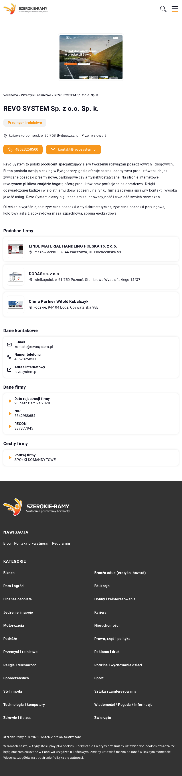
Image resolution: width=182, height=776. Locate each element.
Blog (7, 543)
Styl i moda (12, 691)
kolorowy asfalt (16, 213)
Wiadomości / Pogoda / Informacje (123, 705)
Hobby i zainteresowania (115, 599)
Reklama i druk (107, 652)
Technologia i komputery (24, 705)
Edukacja (102, 586)
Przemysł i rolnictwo (25, 123)
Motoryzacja (13, 625)
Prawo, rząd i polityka (112, 639)
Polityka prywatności (31, 543)
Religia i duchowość (20, 665)
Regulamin (61, 543)
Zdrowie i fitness (17, 718)
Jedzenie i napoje (18, 612)
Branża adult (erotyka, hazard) (120, 573)
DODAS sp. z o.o (44, 273)
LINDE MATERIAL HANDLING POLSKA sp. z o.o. (73, 246)
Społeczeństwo (16, 678)
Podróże (10, 639)
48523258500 (26, 149)
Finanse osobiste (17, 599)
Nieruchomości (106, 625)
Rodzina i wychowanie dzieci (118, 665)
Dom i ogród (13, 586)
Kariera (100, 612)
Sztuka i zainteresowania (115, 691)
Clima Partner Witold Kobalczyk (59, 301)
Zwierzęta (102, 718)
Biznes (8, 573)
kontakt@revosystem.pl (77, 149)
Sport (98, 678)
